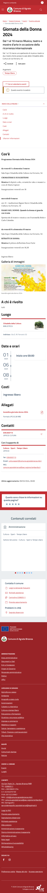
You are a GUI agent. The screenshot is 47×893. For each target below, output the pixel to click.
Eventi (3, 768)
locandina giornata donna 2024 (15, 412)
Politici (4, 676)
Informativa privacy (8, 835)
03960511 (9, 786)
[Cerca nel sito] (41, 9)
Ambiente (5, 695)
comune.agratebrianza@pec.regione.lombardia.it (21, 467)
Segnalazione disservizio (10, 817)
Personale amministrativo (11, 672)
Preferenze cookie (8, 871)
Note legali (5, 839)
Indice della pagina (9, 104)
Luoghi (4, 771)
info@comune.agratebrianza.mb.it (19, 797)
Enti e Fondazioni (8, 665)
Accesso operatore (36, 871)
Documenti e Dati (8, 661)
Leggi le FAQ (6, 810)
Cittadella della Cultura (12, 323)
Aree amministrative (9, 657)
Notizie (4, 755)
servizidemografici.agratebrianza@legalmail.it (19, 805)
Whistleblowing (7, 846)
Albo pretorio (6, 825)
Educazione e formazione (11, 713)
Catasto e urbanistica (9, 706)
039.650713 (8, 432)
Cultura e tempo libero (10, 710)
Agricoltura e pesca (8, 692)
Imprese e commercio (9, 721)
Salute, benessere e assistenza (13, 728)
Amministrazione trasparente (12, 828)
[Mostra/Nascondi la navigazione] (2, 9)
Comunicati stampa (8, 751)
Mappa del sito (21, 871)
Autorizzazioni (6, 703)
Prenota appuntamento (10, 814)
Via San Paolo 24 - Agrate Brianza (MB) (16, 783)
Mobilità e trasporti (8, 724)
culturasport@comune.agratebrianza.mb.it (25, 461)
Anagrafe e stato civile (10, 699)
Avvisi (3, 748)
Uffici (3, 679)
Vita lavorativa (7, 735)
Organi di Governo (8, 668)
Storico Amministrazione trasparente (15, 832)
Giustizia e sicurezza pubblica (12, 717)
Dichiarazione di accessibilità (12, 843)
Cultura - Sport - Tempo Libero (15, 448)
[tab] (15, 573)
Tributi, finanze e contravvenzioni (14, 732)
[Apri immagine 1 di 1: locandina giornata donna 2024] (23, 277)
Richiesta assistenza (9, 821)
